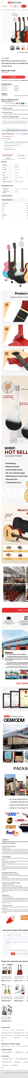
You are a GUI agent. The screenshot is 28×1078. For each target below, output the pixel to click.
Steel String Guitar (19, 1052)
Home (2, 9)
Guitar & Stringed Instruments (7, 1033)
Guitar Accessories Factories (21, 1058)
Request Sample (24, 80)
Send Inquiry (13, 77)
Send (13, 953)
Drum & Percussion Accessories (20, 1035)
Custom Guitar (17, 1062)
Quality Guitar (5, 1065)
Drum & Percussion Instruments (8, 1035)
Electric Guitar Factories (7, 1058)
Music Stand (4, 1037)
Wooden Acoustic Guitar (7, 1052)
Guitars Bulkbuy (14, 1065)
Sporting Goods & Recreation (10, 9)
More (2, 1067)
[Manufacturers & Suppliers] (14, 2)
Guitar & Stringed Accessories (20, 1033)
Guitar (18, 9)
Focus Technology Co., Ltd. (17, 1072)
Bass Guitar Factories (7, 1062)
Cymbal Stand (17, 1037)
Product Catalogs (20, 1030)
